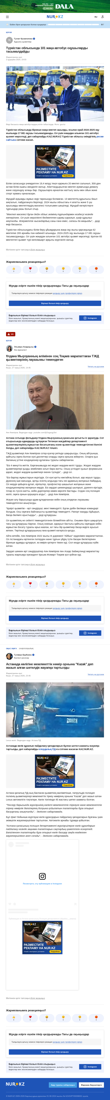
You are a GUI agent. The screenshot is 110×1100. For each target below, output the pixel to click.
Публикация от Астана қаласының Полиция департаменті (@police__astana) (42, 919)
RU (96, 17)
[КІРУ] (102, 17)
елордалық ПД (47, 749)
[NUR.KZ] (55, 17)
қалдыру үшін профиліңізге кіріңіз (67, 293)
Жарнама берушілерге (91, 1085)
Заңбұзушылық (26, 649)
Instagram (92, 318)
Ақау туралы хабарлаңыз (63, 1085)
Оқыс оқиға (11, 649)
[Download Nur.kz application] (55, 6)
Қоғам (9, 32)
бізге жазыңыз (38, 250)
